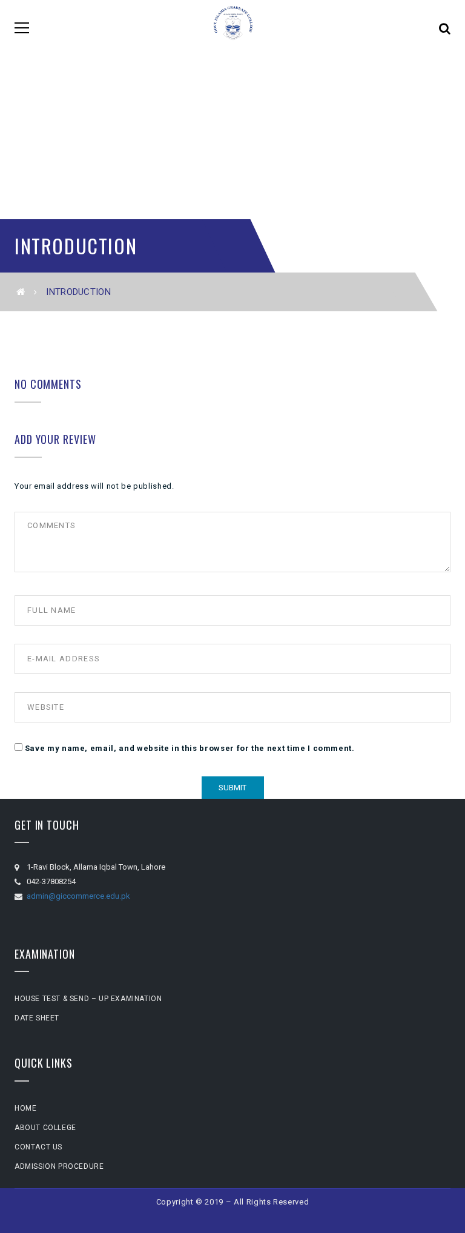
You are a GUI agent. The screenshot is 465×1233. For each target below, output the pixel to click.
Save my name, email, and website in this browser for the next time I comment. (190, 748)
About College (45, 1127)
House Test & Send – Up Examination (88, 998)
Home (25, 1108)
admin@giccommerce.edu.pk (78, 896)
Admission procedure (59, 1166)
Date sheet (37, 1018)
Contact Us (38, 1147)
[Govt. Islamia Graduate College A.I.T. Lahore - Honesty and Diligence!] (233, 27)
